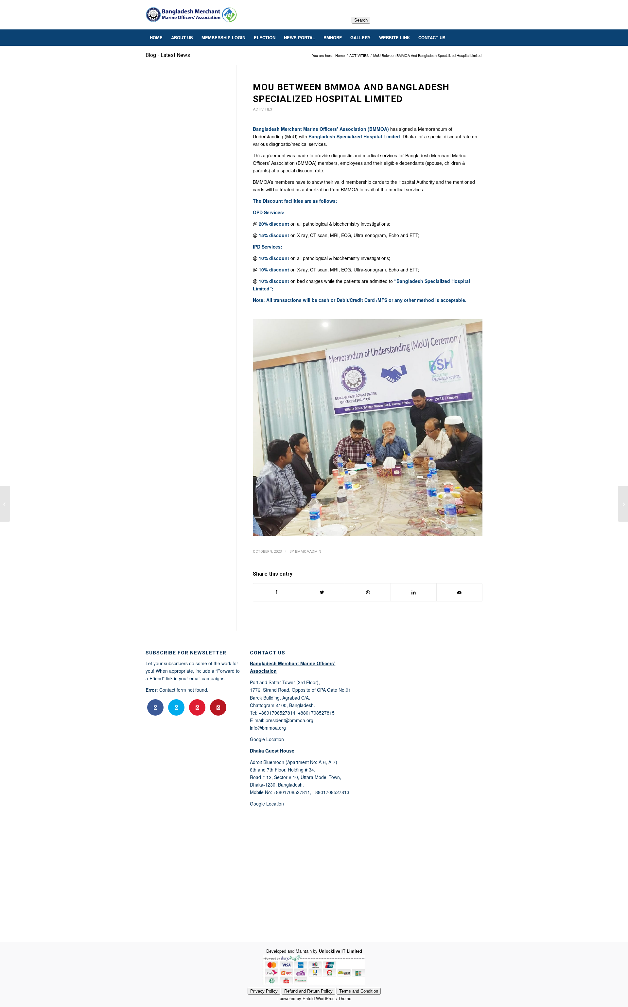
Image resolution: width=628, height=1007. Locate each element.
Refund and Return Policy (308, 991)
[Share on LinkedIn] (413, 592)
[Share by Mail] (459, 592)
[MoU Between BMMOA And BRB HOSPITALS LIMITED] (5, 504)
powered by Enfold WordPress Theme (315, 998)
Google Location (267, 739)
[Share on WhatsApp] (368, 592)
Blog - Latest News (168, 55)
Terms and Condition (358, 991)
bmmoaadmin (308, 551)
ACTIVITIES (262, 109)
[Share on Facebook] (276, 592)
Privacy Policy (264, 991)
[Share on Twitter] (322, 592)
